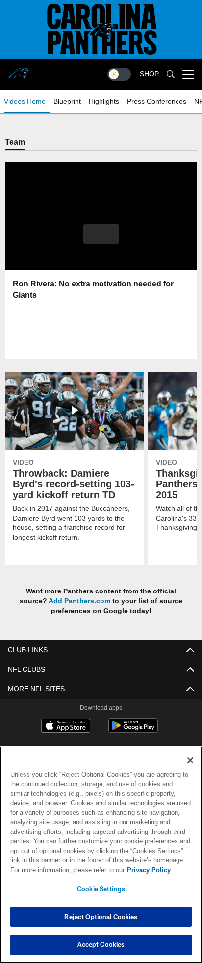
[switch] (119, 74)
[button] (101, 240)
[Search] (171, 74)
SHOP (149, 74)
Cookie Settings (101, 889)
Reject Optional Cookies (100, 916)
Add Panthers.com (79, 601)
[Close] (190, 760)
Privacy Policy (64, 870)
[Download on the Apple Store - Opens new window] (66, 727)
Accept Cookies (101, 944)
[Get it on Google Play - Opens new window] (133, 731)
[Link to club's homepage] (19, 70)
